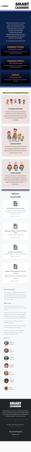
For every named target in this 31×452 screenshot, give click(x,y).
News (8, 419)
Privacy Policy (12, 426)
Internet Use (18, 426)
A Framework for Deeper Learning (15, 208)
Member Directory (19, 419)
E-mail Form (15, 436)
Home (4, 419)
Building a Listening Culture (15, 252)
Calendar (12, 419)
